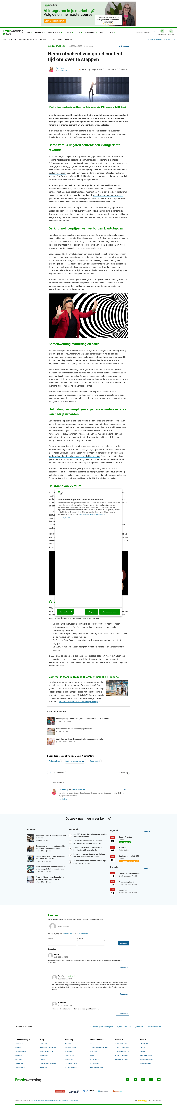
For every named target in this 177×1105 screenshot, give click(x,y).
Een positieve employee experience (65, 421)
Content (142, 1047)
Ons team (18, 1059)
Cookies (65, 1100)
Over (111, 32)
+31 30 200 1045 (125, 1027)
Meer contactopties (154, 1027)
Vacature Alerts (145, 1063)
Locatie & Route (71, 1067)
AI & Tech (12, 39)
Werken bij (19, 1063)
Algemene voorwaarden (53, 1100)
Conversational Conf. (122, 1051)
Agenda (103, 32)
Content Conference (122, 1047)
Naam (50, 939)
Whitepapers (90, 32)
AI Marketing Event (121, 1043)
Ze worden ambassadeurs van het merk (85, 434)
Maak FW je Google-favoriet (92, 70)
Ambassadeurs (54, 761)
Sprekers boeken (71, 1063)
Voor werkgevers (146, 1055)
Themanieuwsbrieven (154, 39)
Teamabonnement (96, 1067)
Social (52, 39)
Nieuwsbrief (162, 34)
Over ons (18, 1055)
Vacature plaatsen (146, 1059)
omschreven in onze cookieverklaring (92, 514)
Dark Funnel (62, 241)
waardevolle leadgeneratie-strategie (101, 160)
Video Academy (54, 32)
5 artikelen (63, 799)
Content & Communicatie (28, 39)
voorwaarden (83, 934)
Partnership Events (122, 1059)
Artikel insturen (169, 39)
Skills (92, 1055)
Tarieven (140, 1027)
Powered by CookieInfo (65, 518)
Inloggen (171, 35)
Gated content (95, 761)
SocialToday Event (121, 1055)
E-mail (80, 939)
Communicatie (145, 1043)
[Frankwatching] (13, 31)
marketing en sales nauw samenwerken (66, 354)
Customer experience (73, 761)
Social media (94, 1059)
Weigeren (91, 612)
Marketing (43, 39)
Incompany (69, 1059)
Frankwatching (21, 1040)
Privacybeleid (73, 1100)
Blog (28, 32)
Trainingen (68, 1051)
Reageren (122, 967)
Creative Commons (37, 1100)
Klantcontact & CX (46, 1051)
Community (69, 39)
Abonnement (94, 1063)
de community (95, 217)
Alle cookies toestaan (109, 612)
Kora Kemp (60, 68)
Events (68, 32)
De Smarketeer (62, 70)
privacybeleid (67, 934)
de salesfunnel (110, 363)
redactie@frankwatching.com (103, 1027)
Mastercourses (70, 1047)
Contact (18, 1047)
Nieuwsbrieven (20, 1051)
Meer (146, 831)
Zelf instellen (64, 612)
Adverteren (19, 1043)
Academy (39, 32)
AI (91, 1043)
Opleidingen (69, 1055)
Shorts (60, 39)
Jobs (78, 32)
